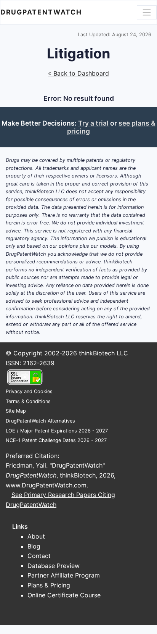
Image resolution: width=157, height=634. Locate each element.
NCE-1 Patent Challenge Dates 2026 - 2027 (56, 440)
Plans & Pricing (48, 585)
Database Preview (53, 565)
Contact (39, 556)
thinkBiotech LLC (103, 353)
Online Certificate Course (64, 595)
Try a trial (93, 123)
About (36, 536)
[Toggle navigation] (147, 12)
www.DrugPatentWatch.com (46, 485)
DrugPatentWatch (41, 12)
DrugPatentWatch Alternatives (40, 421)
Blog (33, 546)
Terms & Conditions (28, 401)
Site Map (16, 411)
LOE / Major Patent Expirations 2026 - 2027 (57, 431)
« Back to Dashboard (78, 73)
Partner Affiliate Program (63, 575)
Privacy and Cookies (29, 391)
